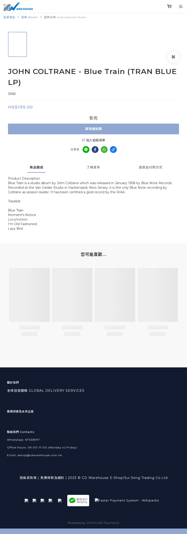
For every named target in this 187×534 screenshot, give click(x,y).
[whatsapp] (104, 149)
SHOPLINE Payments (103, 522)
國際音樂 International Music (65, 17)
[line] (86, 149)
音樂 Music (29, 17)
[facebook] (95, 149)
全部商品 (9, 17)
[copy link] (113, 149)
